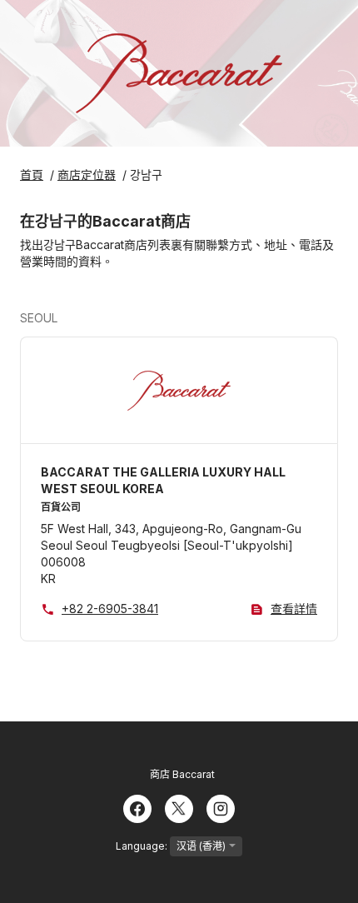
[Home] (179, 73)
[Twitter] (179, 807)
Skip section (98, 318)
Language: (143, 846)
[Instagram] (220, 807)
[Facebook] (137, 807)
